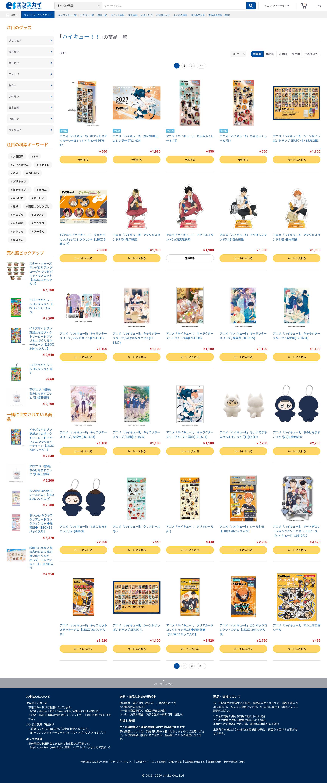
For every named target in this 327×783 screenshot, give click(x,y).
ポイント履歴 (117, 14)
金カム (43, 190)
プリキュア (19, 181)
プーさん (39, 231)
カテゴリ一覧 (87, 14)
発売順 (296, 54)
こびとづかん (21, 165)
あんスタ (39, 223)
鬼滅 (15, 206)
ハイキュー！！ (81, 36)
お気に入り (146, 14)
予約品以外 (311, 54)
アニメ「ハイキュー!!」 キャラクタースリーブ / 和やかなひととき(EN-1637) (136, 337)
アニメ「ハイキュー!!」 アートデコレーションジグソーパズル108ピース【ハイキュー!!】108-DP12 (296, 531)
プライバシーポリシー (121, 761)
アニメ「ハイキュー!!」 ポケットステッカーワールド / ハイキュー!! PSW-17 (83, 140)
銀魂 (15, 173)
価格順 (270, 54)
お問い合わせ (175, 761)
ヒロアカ (18, 240)
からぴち (18, 198)
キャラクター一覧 (67, 14)
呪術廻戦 (18, 223)
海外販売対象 (198, 14)
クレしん (18, 231)
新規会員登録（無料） (220, 14)
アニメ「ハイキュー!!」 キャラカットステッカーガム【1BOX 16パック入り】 (83, 629)
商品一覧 (102, 14)
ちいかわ (33, 173)
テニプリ (18, 215)
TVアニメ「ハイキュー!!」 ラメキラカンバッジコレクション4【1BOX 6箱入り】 (82, 239)
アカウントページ (275, 5)
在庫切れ (190, 258)
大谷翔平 (18, 156)
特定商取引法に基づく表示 (94, 761)
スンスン (39, 215)
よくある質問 (180, 14)
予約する (83, 159)
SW (36, 156)
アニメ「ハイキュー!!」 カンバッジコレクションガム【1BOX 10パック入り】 (243, 629)
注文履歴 (132, 14)
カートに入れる (296, 159)
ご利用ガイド (163, 14)
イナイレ (44, 165)
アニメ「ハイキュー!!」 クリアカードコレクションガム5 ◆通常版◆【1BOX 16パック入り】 (190, 629)
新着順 (257, 54)
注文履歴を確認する (195, 761)
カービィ (39, 198)
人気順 (283, 54)
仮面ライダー (21, 190)
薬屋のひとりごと (39, 206)
